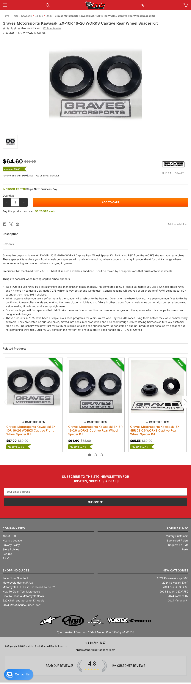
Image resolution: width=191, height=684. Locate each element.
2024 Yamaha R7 (178, 596)
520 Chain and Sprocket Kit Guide (23, 600)
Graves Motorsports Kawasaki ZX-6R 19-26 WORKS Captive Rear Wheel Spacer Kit (95, 430)
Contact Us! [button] (22, 674)
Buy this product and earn (29, 211)
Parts (185, 549)
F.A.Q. (6, 558)
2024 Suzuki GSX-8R (175, 587)
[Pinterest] (17, 224)
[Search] (47, 5)
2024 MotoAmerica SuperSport (21, 604)
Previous (5, 401)
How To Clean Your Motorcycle (21, 591)
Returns (7, 553)
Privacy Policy (11, 544)
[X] (11, 224)
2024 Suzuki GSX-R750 (174, 591)
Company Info (14, 528)
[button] (18, 674)
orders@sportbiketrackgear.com (95, 649)
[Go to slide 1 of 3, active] (89, 455)
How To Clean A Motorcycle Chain (23, 596)
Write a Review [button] (52, 28)
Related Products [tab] (14, 348)
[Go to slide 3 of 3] (101, 455)
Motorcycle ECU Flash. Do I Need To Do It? (29, 587)
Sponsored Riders (177, 540)
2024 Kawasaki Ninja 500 (172, 578)
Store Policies (11, 549)
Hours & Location (13, 540)
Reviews (8, 244)
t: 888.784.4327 (95, 642)
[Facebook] (4, 224)
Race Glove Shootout (15, 578)
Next (185, 401)
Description (10, 234)
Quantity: (8, 195)
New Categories (176, 570)
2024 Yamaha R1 (178, 600)
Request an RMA (178, 544)
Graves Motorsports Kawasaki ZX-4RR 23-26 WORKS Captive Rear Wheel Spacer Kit (155, 430)
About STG (9, 536)
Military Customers (177, 536)
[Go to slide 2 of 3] (95, 455)
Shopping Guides (16, 570)
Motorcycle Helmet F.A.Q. (18, 582)
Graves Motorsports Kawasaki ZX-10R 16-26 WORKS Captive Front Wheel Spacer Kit (31, 430)
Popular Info (177, 528)
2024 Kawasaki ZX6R (175, 582)
